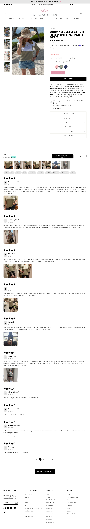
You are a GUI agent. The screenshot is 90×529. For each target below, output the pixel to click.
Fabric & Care (68, 122)
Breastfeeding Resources (30, 511)
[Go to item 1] (8, 165)
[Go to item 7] (65, 165)
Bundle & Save (49, 519)
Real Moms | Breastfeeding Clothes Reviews (34, 508)
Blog (68, 500)
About (68, 494)
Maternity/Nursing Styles (51, 508)
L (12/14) (81, 58)
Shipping (52, 48)
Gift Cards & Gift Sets (50, 522)
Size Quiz (50, 19)
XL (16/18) (58, 61)
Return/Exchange (28, 500)
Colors (56, 173)
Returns (59, 19)
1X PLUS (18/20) (66, 61)
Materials (64, 173)
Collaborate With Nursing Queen (73, 514)
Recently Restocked (37, 19)
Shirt (7, 173)
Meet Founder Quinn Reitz (72, 497)
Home (51, 29)
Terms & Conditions (29, 516)
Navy (66, 67)
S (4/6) (69, 58)
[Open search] (76, 156)
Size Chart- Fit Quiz (28, 494)
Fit (12, 173)
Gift (24, 173)
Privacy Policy (27, 514)
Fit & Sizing (68, 118)
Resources (77, 19)
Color (52, 67)
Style (73, 173)
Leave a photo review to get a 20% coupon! (62, 156)
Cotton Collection (49, 511)
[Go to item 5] (46, 165)
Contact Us (27, 497)
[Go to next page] (53, 459)
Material (32, 173)
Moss (61, 67)
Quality (40, 173)
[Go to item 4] (37, 165)
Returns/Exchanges (68, 135)
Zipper (18, 173)
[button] (54, 40)
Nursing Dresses (49, 505)
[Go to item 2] (18, 165)
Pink (57, 67)
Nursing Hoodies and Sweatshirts (53, 500)
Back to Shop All (46, 471)
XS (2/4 (63, 58)
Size (51, 58)
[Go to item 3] (27, 165)
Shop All (12, 19)
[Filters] (80, 156)
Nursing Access (68, 114)
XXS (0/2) (58, 58)
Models (68, 127)
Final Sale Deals (49, 516)
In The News (69, 505)
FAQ (25, 505)
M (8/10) (75, 58)
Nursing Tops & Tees (50, 502)
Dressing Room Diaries (72, 502)
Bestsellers (23, 19)
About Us (68, 19)
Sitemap (69, 511)
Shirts (48, 173)
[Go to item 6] (56, 165)
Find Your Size (58, 72)
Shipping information (68, 131)
